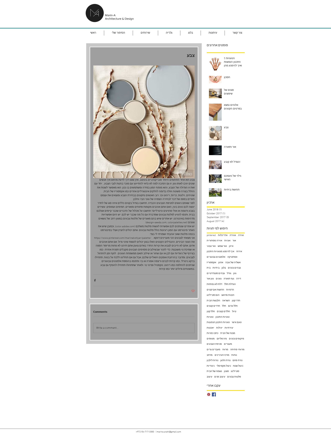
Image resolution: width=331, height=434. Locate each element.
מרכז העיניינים (222, 355)
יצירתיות (229, 327)
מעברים (228, 344)
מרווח (225, 349)
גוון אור (210, 278)
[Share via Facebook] (95, 280)
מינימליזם (222, 338)
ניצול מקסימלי (224, 366)
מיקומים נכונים (236, 338)
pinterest (211, 235)
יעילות (219, 327)
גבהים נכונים (234, 267)
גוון (234, 273)
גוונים (219, 278)
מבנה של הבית (227, 333)
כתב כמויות (212, 333)
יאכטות (210, 327)
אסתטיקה (232, 257)
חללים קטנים (223, 311)
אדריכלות (223, 235)
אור (234, 240)
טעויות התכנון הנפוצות (218, 322)
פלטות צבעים (234, 376)
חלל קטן (211, 311)
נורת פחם (237, 360)
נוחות (234, 355)
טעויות (210, 317)
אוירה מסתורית (214, 240)
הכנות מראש (228, 295)
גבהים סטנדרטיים (216, 273)
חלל (224, 306)
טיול (234, 311)
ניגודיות (210, 366)
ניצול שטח (238, 366)
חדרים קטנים (213, 306)
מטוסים (211, 338)
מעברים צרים (213, 349)
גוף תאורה (229, 278)
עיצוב (209, 376)
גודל (229, 273)
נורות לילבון (212, 360)
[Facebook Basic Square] (214, 394)
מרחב (210, 355)
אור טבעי (211, 246)
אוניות (227, 240)
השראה (226, 300)
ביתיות (216, 267)
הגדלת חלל (230, 284)
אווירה (233, 235)
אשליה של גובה (233, 262)
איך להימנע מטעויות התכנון (220, 251)
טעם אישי (237, 322)
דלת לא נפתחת (214, 284)
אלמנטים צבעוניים (216, 257)
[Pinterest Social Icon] (209, 394)
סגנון (226, 371)
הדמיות (230, 289)
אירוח (239, 251)
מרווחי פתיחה (237, 349)
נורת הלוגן (225, 360)
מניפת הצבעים (214, 344)
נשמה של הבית (214, 371)
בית (208, 267)
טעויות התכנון (222, 317)
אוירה (241, 235)
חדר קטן (236, 300)
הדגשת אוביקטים (215, 289)
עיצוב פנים (219, 376)
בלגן (224, 267)
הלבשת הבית (213, 300)
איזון (231, 246)
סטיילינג (235, 371)
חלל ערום (233, 306)
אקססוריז (211, 262)
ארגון (220, 262)
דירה (238, 278)
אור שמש (222, 246)
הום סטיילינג (213, 295)
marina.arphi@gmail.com (169, 432)
